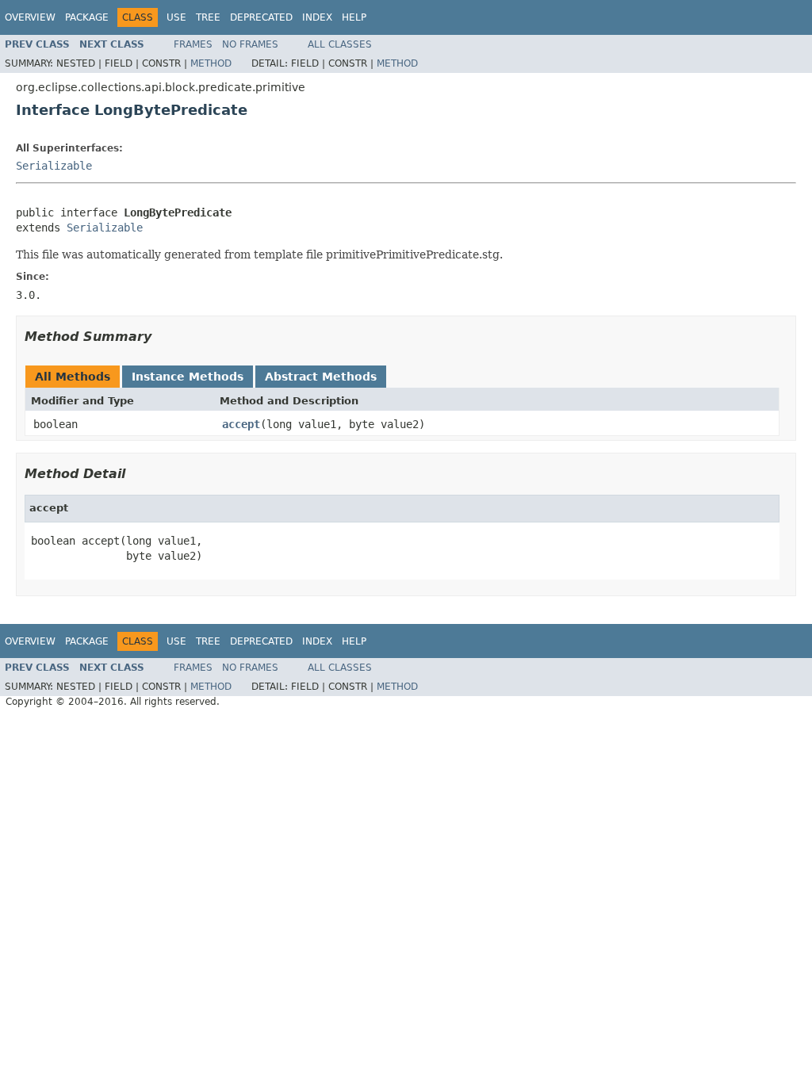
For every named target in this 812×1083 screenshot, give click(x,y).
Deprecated (261, 17)
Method (211, 63)
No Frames (250, 44)
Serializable (54, 165)
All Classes (340, 44)
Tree (208, 17)
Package (87, 17)
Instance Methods (187, 376)
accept (241, 424)
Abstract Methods (321, 376)
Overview (30, 17)
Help (354, 17)
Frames (193, 44)
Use (176, 17)
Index (317, 17)
